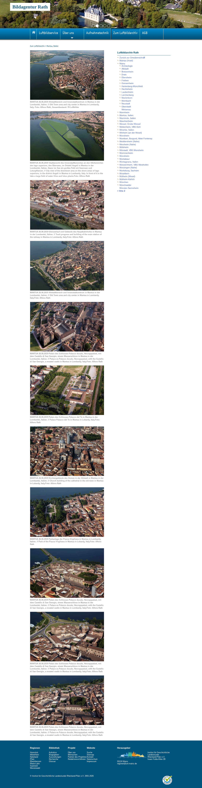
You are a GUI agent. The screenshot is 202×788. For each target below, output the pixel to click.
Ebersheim (127, 77)
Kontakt (90, 757)
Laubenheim (127, 92)
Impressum (91, 761)
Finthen (125, 80)
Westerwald (35, 768)
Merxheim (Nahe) (127, 144)
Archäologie (127, 66)
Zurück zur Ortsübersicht (131, 57)
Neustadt (126, 103)
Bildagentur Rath (30, 6)
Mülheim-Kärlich (127, 179)
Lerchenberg (128, 95)
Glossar (52, 761)
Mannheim (124, 112)
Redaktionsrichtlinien (77, 759)
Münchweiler (125, 185)
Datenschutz (92, 759)
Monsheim (124, 135)
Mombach (126, 101)
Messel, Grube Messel (129, 124)
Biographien (54, 755)
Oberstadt (126, 106)
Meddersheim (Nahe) (129, 141)
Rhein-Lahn (35, 763)
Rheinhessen (35, 761)
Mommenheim (126, 153)
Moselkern (124, 173)
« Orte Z (121, 191)
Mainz (122, 63)
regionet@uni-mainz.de (127, 763)
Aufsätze (53, 752)
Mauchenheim (126, 121)
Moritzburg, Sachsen (129, 170)
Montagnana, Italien (128, 162)
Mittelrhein (34, 755)
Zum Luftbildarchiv (37, 46)
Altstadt (125, 69)
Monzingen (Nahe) (128, 167)
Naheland (34, 757)
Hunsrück (34, 752)
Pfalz (32, 759)
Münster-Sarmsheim (129, 188)
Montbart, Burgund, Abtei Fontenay (135, 138)
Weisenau (126, 109)
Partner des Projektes (77, 757)
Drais (124, 74)
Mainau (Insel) (126, 60)
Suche (89, 752)
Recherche (53, 759)
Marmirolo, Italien (127, 118)
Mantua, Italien (126, 115)
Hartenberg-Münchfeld (132, 86)
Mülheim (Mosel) (127, 176)
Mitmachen (72, 755)
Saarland (34, 766)
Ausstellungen (55, 757)
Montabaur (124, 159)
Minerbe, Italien (126, 130)
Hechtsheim (127, 89)
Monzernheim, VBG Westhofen (133, 165)
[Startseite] (33, 34)
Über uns (72, 752)
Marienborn (127, 98)
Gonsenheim (128, 83)
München (123, 182)
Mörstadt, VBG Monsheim (131, 150)
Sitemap (90, 755)
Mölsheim (124, 147)
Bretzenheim (127, 71)
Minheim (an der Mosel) (130, 132)
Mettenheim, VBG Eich (130, 127)
